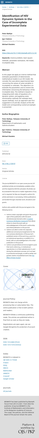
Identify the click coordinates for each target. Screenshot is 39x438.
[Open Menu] (2, 2)
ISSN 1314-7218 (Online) (12, 345)
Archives (11, 7)
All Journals (7, 391)
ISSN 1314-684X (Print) (11, 342)
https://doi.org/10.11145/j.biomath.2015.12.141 (19, 53)
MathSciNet (7, 371)
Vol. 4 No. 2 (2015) (23, 7)
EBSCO (5, 368)
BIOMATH (8, 2)
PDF (6, 143)
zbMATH (6, 373)
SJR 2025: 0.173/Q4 (10, 360)
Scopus (5, 363)
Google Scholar (8, 379)
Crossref (6, 376)
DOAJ (5, 365)
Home (4, 7)
